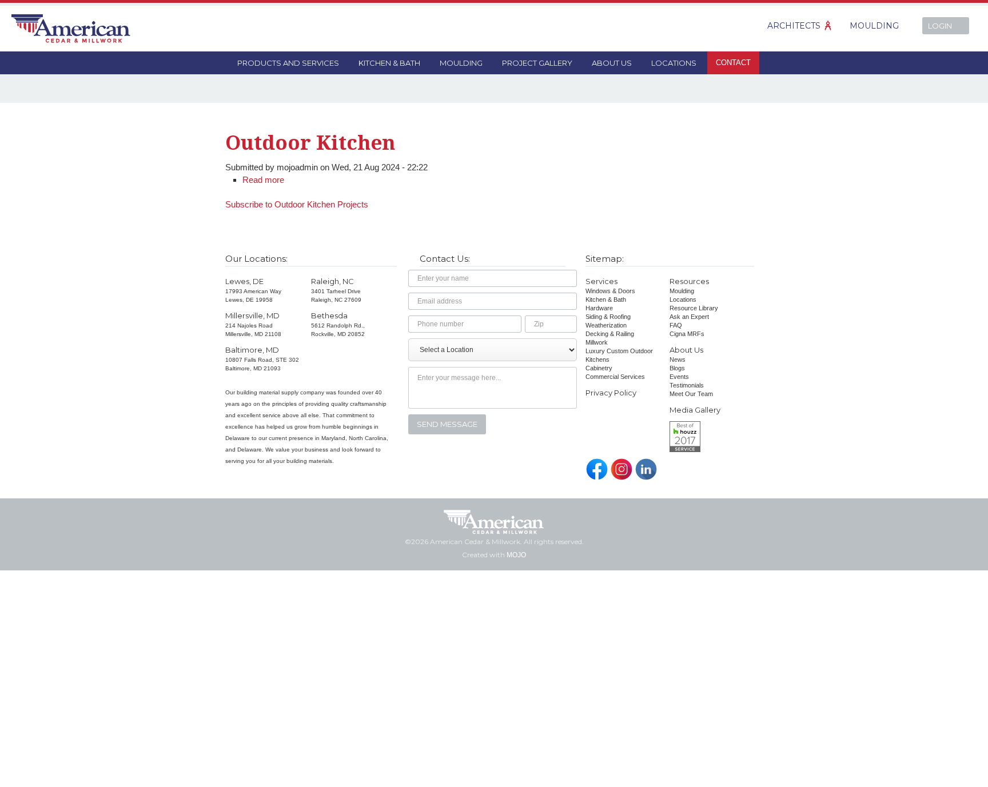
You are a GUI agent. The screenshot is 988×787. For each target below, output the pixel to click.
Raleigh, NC (332, 281)
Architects (793, 26)
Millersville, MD (252, 315)
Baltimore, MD (252, 349)
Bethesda (329, 315)
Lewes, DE (244, 281)
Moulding (874, 26)
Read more (263, 180)
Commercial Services (615, 376)
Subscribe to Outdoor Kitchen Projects (296, 204)
